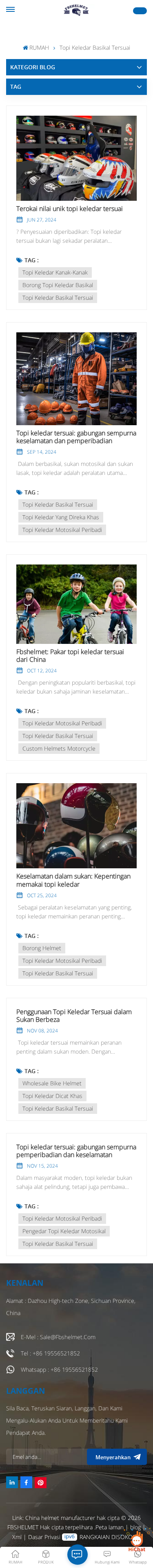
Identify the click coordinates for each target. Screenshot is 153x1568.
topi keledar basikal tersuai (57, 297)
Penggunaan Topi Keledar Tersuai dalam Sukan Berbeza (74, 1015)
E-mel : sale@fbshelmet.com (58, 1337)
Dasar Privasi (44, 1537)
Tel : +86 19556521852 (50, 1353)
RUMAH (39, 47)
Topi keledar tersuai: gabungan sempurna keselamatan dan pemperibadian (76, 437)
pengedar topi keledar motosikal (64, 1231)
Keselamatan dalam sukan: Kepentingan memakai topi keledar (73, 880)
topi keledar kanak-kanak (55, 272)
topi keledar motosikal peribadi (62, 530)
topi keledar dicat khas (52, 1096)
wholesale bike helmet (52, 1083)
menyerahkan (113, 1457)
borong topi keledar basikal (57, 285)
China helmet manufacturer (60, 1518)
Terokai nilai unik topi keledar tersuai (69, 209)
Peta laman (110, 1527)
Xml (17, 1537)
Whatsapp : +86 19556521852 (59, 1369)
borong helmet (41, 948)
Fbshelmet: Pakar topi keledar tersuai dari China (70, 655)
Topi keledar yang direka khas (60, 517)
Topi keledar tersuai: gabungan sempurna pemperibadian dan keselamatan (76, 1151)
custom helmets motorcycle (58, 748)
